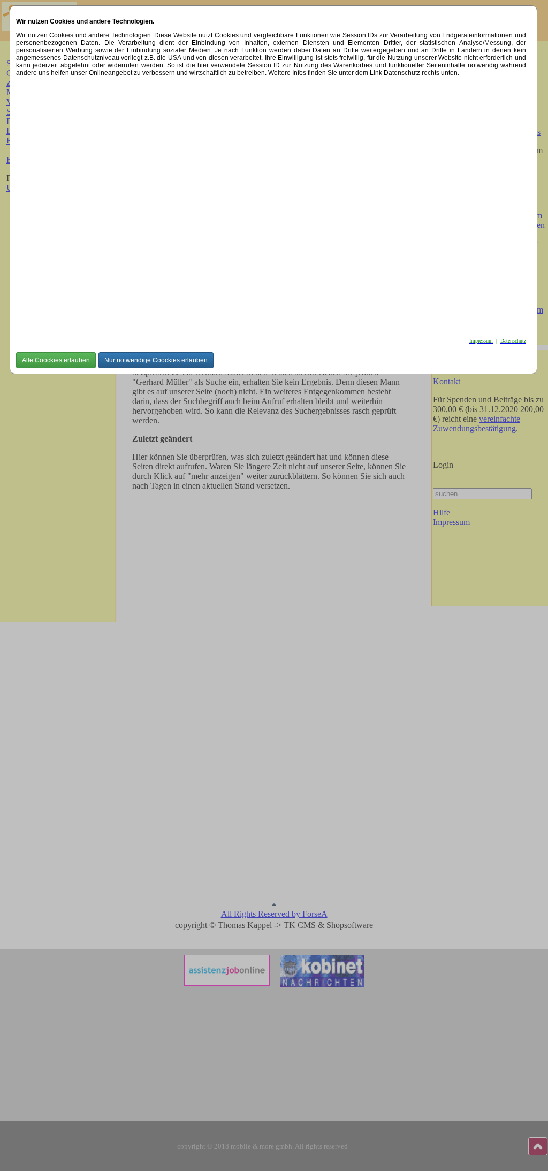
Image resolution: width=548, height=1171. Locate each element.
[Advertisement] (271, 204)
